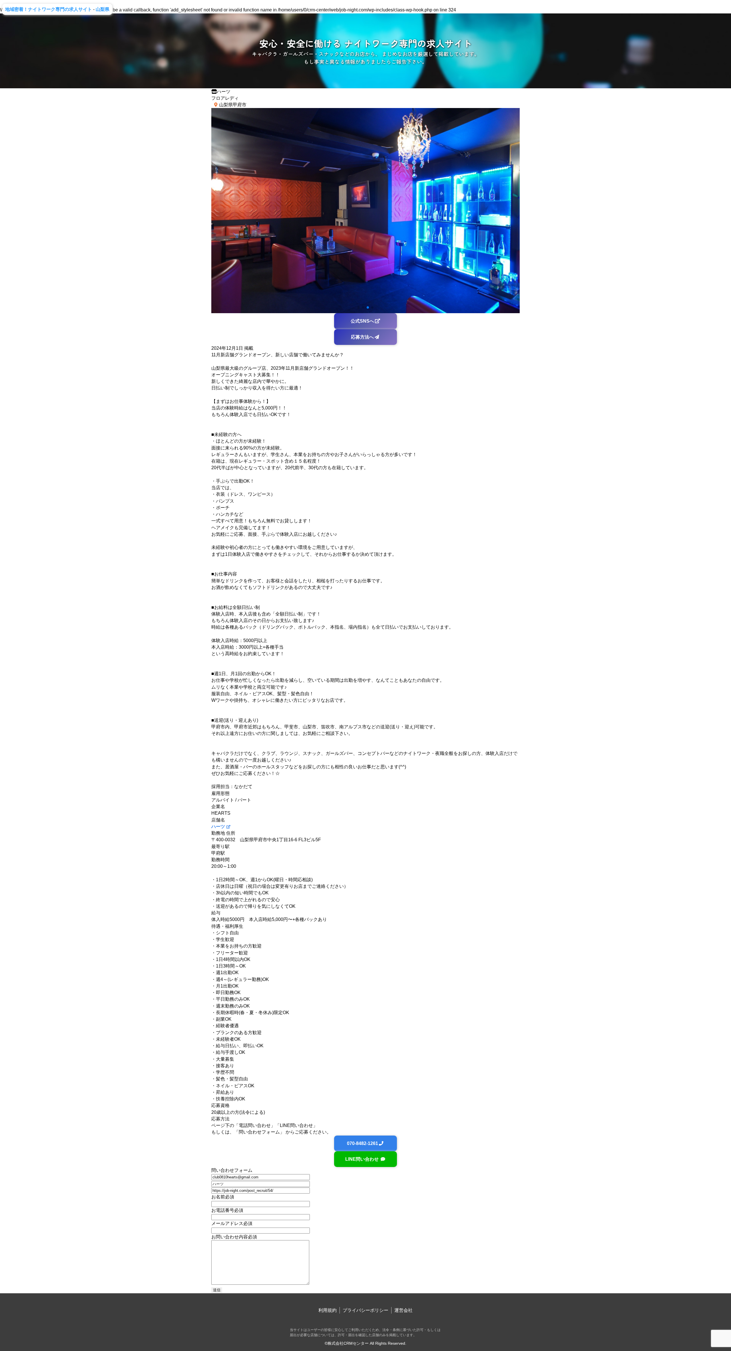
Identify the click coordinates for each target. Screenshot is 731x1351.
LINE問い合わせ (362, 1159)
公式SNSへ (362, 321)
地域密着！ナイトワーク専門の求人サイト (48, 9)
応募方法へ (362, 337)
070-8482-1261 (362, 1143)
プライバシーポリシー (365, 1310)
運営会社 (403, 1310)
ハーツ (218, 826)
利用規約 (327, 1310)
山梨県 (102, 9)
